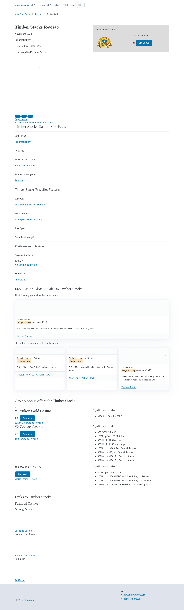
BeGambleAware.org (135, 594)
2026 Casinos (38, 5)
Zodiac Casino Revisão (26, 438)
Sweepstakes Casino (25, 555)
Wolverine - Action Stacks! (82, 377)
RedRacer (20, 580)
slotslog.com (27, 600)
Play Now (27, 418)
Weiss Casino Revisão (26, 478)
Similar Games (32, 122)
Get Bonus (143, 42)
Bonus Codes (47, 122)
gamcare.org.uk (132, 598)
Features (19, 122)
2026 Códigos (54, 5)
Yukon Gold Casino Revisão (29, 422)
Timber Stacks (24, 336)
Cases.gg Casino (23, 530)
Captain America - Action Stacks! (34, 374)
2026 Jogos (69, 5)
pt (79, 4)
